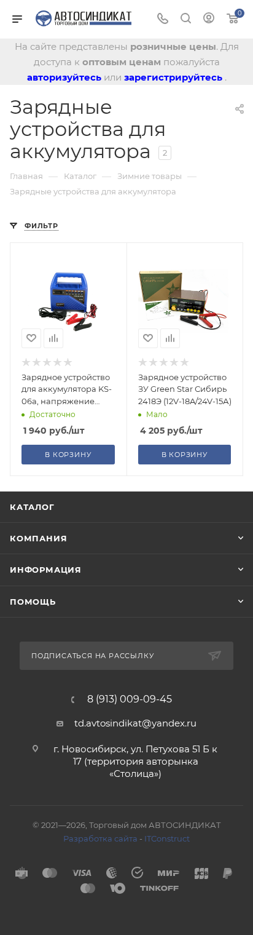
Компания (38, 538)
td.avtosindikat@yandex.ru (135, 723)
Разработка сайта (100, 838)
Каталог (32, 507)
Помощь (33, 602)
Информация (46, 570)
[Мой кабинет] (208, 19)
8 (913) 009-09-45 (129, 699)
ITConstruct (167, 838)
